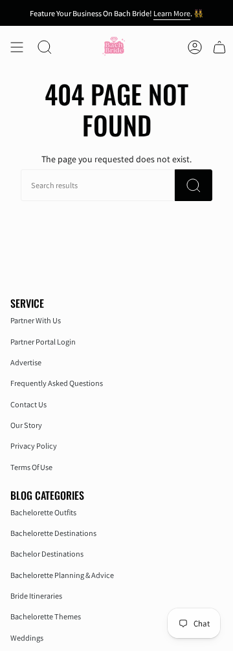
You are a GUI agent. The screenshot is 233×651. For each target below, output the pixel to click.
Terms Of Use (31, 467)
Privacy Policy (33, 445)
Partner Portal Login (43, 341)
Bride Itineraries (36, 595)
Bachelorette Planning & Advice (62, 575)
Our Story (26, 425)
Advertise (25, 362)
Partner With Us (35, 320)
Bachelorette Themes (45, 616)
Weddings (26, 637)
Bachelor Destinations (46, 553)
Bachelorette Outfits (43, 512)
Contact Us (28, 404)
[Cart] (219, 47)
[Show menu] (17, 47)
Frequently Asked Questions (56, 383)
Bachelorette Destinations (53, 533)
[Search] (193, 185)
